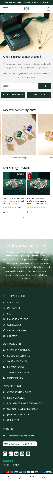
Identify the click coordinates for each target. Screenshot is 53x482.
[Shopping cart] (48, 9)
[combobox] (20, 86)
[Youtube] (16, 454)
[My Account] (20, 477)
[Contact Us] (43, 477)
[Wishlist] (32, 478)
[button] (23, 217)
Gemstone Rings (19, 157)
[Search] (9, 477)
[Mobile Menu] (5, 9)
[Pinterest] (22, 454)
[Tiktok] (11, 454)
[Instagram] (5, 454)
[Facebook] (28, 454)
